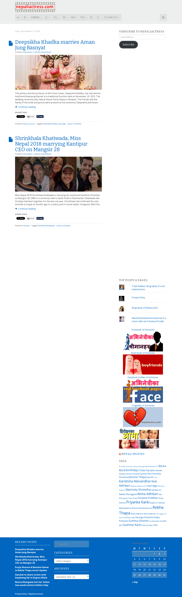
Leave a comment (74, 124)
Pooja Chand (132, 498)
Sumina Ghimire (139, 521)
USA (155, 525)
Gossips (26, 225)
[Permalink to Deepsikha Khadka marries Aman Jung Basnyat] (58, 72)
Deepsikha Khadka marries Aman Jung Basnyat (55, 45)
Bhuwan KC (154, 466)
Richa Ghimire (137, 513)
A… (18, 17)
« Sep (135, 582)
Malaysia (134, 486)
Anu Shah (122, 466)
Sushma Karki (132, 525)
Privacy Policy (138, 297)
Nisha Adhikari (147, 494)
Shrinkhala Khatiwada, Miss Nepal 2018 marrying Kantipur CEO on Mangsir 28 (51, 144)
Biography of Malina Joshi (145, 307)
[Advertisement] (143, 163)
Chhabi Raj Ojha (146, 470)
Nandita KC (156, 489)
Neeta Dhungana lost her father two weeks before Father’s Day (32, 584)
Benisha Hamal (144, 466)
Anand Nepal (46, 52)
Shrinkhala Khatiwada (46, 225)
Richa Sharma (149, 513)
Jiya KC (150, 477)
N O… (74, 17)
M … (65, 17)
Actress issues (29, 124)
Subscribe (128, 44)
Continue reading (27, 106)
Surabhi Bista (154, 521)
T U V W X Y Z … (111, 17)
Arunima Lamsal (132, 466)
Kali (155, 477)
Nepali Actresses (36, 594)
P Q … (83, 17)
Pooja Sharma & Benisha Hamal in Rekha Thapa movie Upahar (32, 569)
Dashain (158, 470)
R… (91, 17)
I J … (47, 17)
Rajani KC (154, 502)
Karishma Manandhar (135, 481)
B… (25, 17)
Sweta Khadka (147, 525)
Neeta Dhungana (128, 494)
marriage (62, 124)
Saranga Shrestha (144, 517)
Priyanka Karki (137, 502)
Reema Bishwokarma (142, 508)
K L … (56, 17)
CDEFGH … (36, 17)
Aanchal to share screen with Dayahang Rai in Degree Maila (31, 576)
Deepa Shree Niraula (129, 473)
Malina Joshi (141, 486)
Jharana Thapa (137, 477)
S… (98, 17)
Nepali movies (133, 454)
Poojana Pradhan (147, 497)
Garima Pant (146, 473)
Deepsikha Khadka (50, 124)
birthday (132, 470)
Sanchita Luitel (129, 517)
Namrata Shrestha (138, 489)
